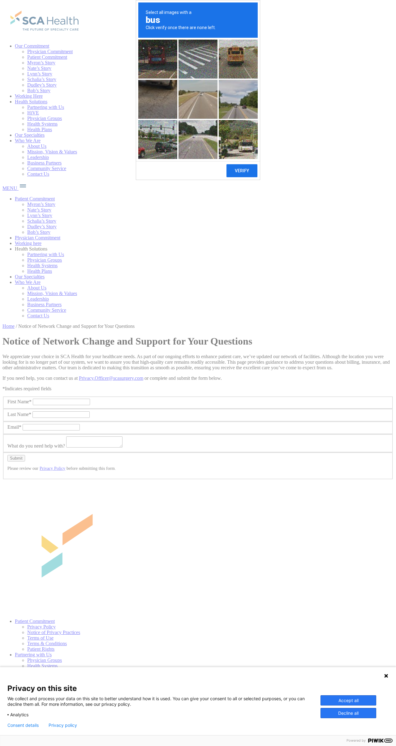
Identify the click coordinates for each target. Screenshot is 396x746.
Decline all (348, 713)
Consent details (23, 725)
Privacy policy (63, 725)
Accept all (348, 700)
